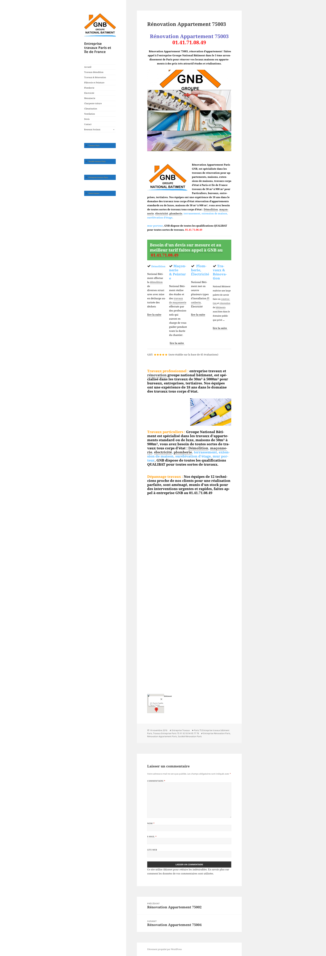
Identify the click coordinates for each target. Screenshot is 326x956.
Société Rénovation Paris (190, 736)
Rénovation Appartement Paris (162, 736)
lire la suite (154, 314)
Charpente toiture (93, 103)
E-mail (152, 836)
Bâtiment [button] (168, 696)
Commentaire (156, 780)
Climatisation (90, 108)
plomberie (175, 213)
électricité (161, 213)
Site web (152, 849)
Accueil (87, 67)
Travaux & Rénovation (95, 77)
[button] (156, 709)
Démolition (211, 209)
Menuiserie (89, 98)
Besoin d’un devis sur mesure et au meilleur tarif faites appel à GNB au (186, 250)
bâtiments (221, 307)
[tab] (100, 145)
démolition (156, 282)
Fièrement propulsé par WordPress (164, 949)
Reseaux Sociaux (92, 129)
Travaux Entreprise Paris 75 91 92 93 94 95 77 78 (176, 733)
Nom (150, 823)
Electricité (89, 93)
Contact (88, 124)
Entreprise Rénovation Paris (216, 733)
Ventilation (89, 113)
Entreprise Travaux (181, 730)
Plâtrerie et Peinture (94, 82)
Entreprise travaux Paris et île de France (97, 47)
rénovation (225, 303)
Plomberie (89, 87)
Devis (87, 119)
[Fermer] (161, 699)
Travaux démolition (93, 72)
